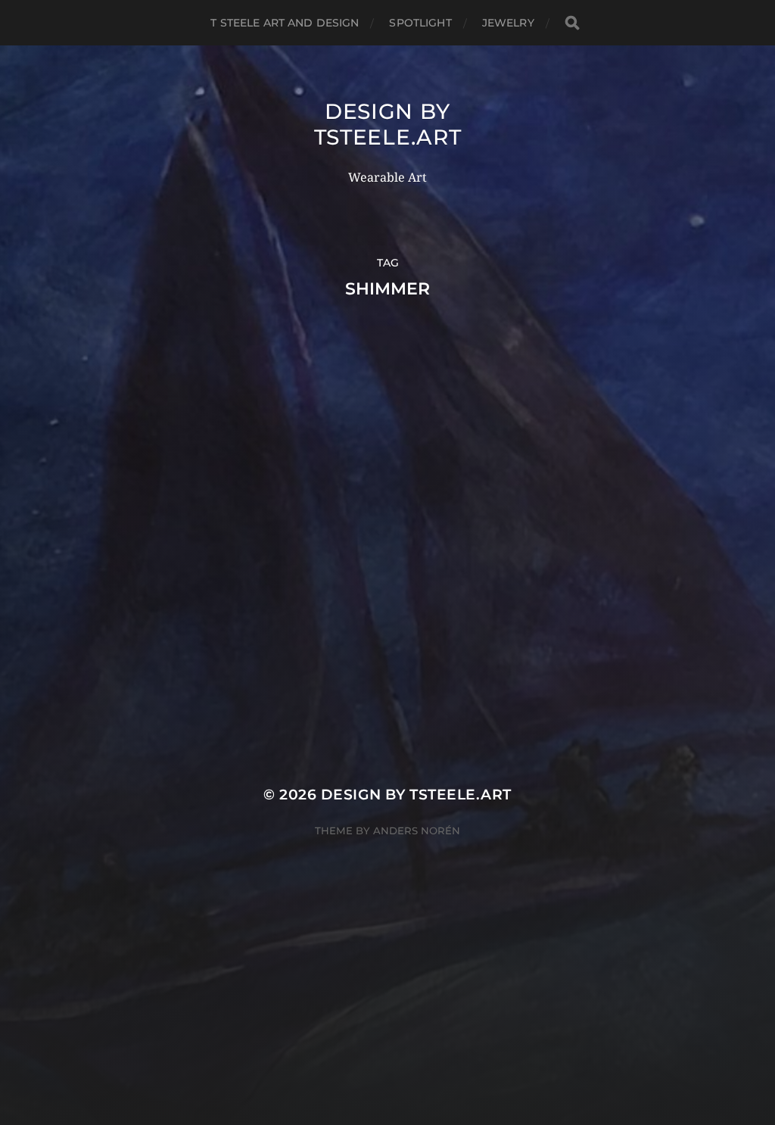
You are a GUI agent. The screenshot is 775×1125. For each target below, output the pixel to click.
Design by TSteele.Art (388, 124)
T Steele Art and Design (284, 23)
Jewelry (508, 23)
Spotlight (420, 23)
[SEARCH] (572, 23)
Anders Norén (416, 830)
